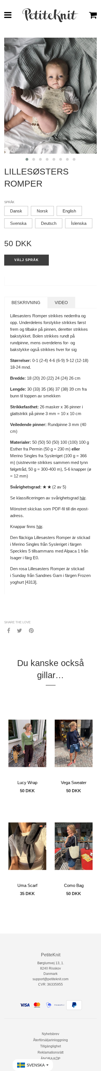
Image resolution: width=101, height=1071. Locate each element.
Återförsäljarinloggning (50, 1040)
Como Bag (74, 885)
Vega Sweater (73, 782)
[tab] (26, 302)
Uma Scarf (27, 885)
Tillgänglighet (50, 1046)
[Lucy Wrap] (27, 743)
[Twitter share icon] (19, 630)
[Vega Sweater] (74, 743)
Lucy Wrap (27, 782)
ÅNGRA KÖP (50, 1059)
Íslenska (78, 223)
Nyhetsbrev (50, 1034)
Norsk (42, 211)
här (82, 497)
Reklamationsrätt (50, 1052)
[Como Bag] (74, 846)
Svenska (18, 223)
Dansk (16, 211)
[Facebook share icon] (8, 630)
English (69, 211)
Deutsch (48, 223)
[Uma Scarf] (27, 846)
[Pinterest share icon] (31, 630)
